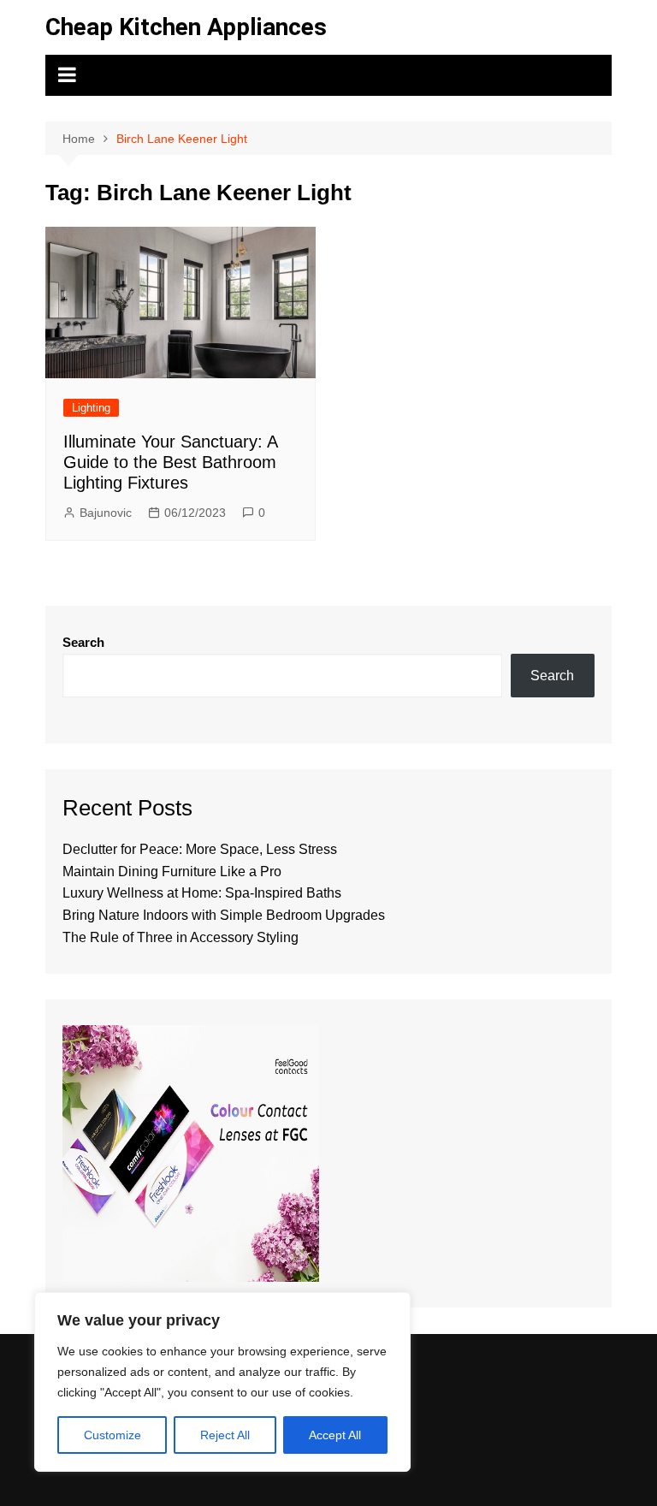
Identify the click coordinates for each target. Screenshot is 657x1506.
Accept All (335, 1435)
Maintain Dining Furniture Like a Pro (171, 871)
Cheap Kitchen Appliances (186, 27)
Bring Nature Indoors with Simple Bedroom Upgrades (223, 915)
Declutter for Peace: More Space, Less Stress (199, 849)
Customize (112, 1435)
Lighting (91, 407)
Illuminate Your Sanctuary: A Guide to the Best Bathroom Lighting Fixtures (170, 462)
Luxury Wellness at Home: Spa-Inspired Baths (201, 893)
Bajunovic (106, 512)
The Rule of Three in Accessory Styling (180, 937)
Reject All (225, 1435)
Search (83, 642)
